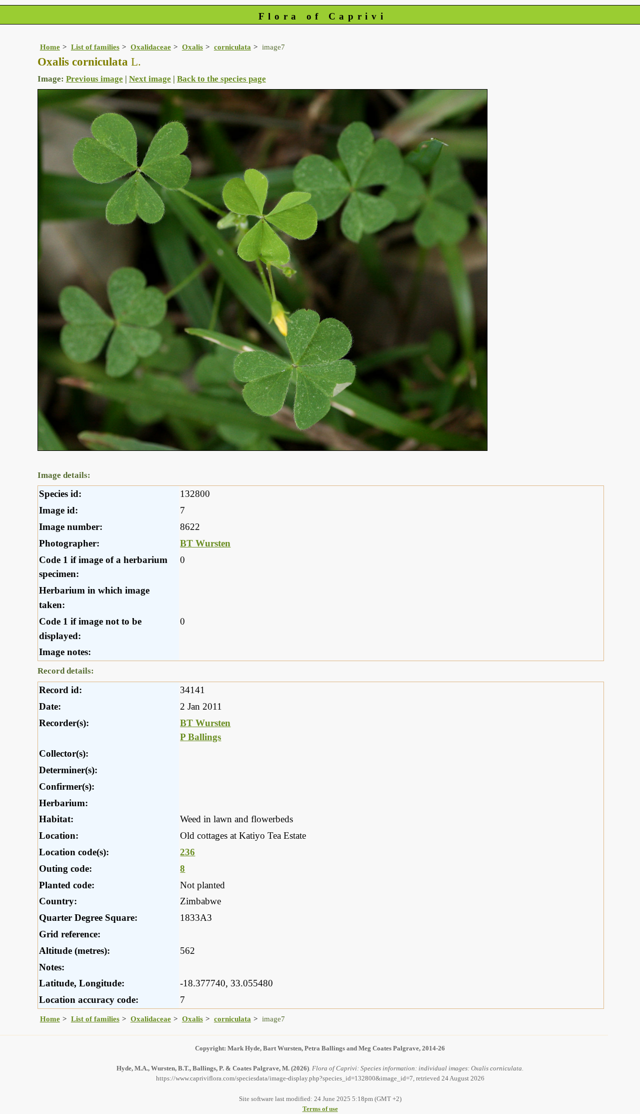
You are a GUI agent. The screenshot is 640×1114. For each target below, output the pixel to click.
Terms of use (320, 1108)
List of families (95, 47)
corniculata (232, 47)
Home (50, 47)
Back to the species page (221, 79)
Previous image (94, 79)
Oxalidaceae (150, 47)
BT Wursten (205, 543)
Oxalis (192, 47)
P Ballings (200, 737)
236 (187, 852)
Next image (150, 79)
